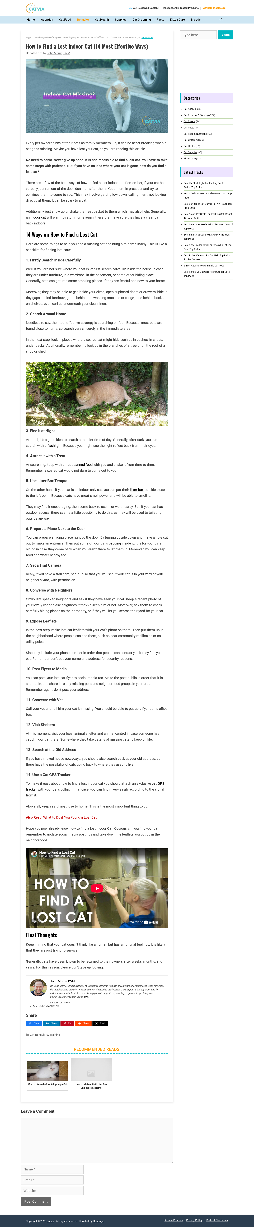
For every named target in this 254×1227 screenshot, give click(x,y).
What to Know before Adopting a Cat (47, 1084)
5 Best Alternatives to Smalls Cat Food (204, 265)
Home (31, 19)
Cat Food (65, 19)
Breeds (196, 19)
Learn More (147, 37)
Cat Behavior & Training (45, 1034)
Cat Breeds (189, 121)
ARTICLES (53, 1006)
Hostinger (98, 1221)
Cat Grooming (142, 19)
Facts (160, 19)
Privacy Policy (194, 1220)
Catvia (50, 1221)
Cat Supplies (190, 152)
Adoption (47, 19)
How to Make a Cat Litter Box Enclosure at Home (91, 1086)
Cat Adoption (191, 109)
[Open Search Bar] (222, 20)
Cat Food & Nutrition (195, 133)
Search (226, 34)
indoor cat (38, 217)
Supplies (120, 19)
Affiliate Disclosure (214, 8)
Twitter (67, 1002)
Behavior (83, 19)
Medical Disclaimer (217, 1220)
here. (86, 996)
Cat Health (102, 19)
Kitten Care (177, 19)
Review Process (173, 1220)
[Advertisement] (206, 66)
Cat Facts (189, 127)
